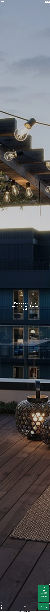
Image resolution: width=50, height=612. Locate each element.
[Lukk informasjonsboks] (49, 603)
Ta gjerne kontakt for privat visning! (44, 606)
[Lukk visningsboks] (49, 584)
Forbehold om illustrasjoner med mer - (25, 611)
